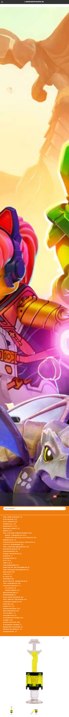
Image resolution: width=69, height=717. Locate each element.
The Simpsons (9, 565)
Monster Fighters (12, 627)
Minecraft (8, 526)
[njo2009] (34, 710)
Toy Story (8, 613)
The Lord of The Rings (13, 600)
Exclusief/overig (11, 597)
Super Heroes (9, 609)
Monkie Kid (8, 540)
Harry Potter (9, 622)
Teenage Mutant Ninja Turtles (18, 542)
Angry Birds (11, 590)
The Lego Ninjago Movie (14, 570)
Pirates (7, 604)
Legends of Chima (11, 618)
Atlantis (9, 588)
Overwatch (8, 616)
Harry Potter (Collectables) (19, 538)
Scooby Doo (8, 558)
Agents (6, 556)
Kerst (6, 531)
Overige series (10, 586)
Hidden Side (8, 632)
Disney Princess (11, 554)
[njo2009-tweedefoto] (11, 710)
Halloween (8, 522)
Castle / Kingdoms (11, 545)
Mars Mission (9, 593)
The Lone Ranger (11, 517)
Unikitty (7, 606)
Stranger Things (11, 625)
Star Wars (8, 520)
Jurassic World (11, 602)
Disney (6, 620)
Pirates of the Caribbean (15, 568)
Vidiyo (6, 574)
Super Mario (9, 552)
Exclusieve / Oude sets (14, 581)
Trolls (6, 563)
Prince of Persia (11, 629)
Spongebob (8, 595)
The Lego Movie (10, 584)
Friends (7, 579)
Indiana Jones (10, 529)
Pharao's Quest (10, 549)
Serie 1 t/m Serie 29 (13, 536)
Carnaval (8, 524)
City (5, 561)
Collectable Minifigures (15, 533)
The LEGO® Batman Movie (14, 547)
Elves (6, 577)
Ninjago (7, 572)
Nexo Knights (9, 611)
